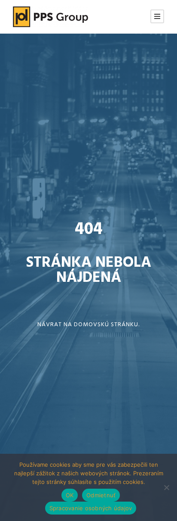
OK (70, 495)
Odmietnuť (101, 495)
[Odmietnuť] (166, 487)
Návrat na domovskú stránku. (88, 325)
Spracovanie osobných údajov (90, 508)
